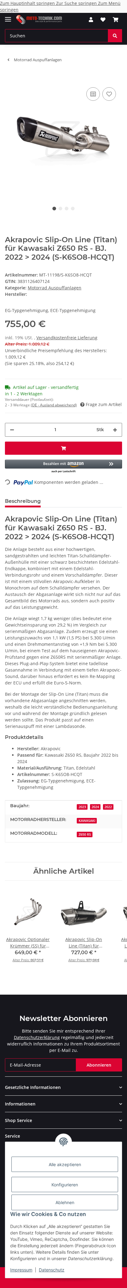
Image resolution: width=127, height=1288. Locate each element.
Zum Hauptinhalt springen (28, 3)
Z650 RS (85, 834)
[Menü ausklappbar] (8, 17)
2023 (82, 807)
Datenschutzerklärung (37, 1037)
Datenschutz (51, 1269)
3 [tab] (66, 208)
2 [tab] (60, 208)
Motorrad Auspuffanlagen (54, 288)
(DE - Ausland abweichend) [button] (54, 405)
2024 (95, 807)
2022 (108, 807)
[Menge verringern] (12, 429)
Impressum (21, 1269)
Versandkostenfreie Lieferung (66, 338)
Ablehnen (64, 1202)
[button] (91, 19)
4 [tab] (73, 208)
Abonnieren (99, 1065)
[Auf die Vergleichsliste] (93, 94)
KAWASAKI (87, 821)
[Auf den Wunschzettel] (109, 94)
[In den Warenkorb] (10, 76)
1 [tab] (54, 208)
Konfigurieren (64, 1184)
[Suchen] (115, 35)
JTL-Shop (74, 1280)
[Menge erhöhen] (115, 429)
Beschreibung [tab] (23, 501)
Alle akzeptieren (65, 1164)
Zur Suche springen (77, 3)
